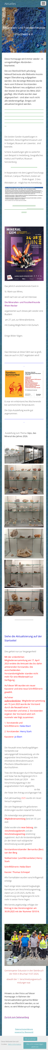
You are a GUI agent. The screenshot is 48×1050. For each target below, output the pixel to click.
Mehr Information (14, 1044)
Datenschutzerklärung (24, 1029)
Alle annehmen (30, 1039)
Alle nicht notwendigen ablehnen (34, 1045)
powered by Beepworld (24, 1032)
